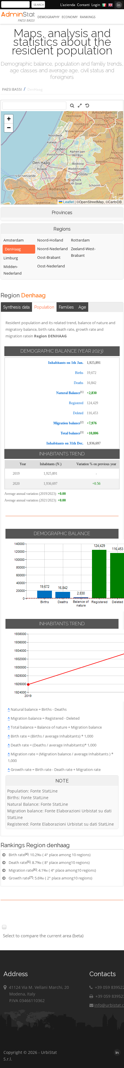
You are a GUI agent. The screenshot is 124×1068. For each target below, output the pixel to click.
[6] (35, 869)
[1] (81, 392)
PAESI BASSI (12, 89)
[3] (81, 432)
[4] (26, 854)
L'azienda (67, 4)
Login (95, 4)
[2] (81, 422)
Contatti (83, 4)
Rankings (87, 17)
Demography (48, 17)
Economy (70, 17)
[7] (31, 877)
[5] (28, 862)
